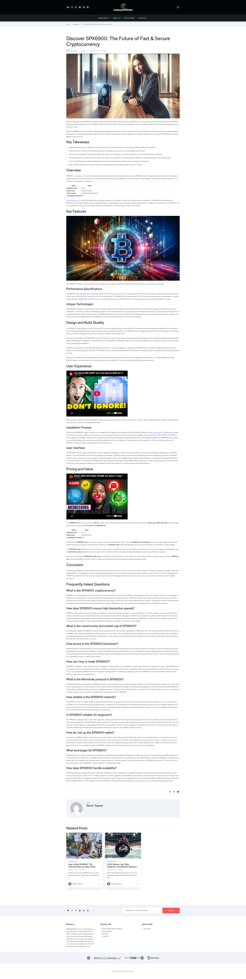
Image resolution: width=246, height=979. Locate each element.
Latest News (103, 18)
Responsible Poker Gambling (112, 929)
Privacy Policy (129, 18)
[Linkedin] (84, 7)
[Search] (178, 7)
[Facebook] (72, 7)
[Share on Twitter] (174, 791)
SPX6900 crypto (75, 200)
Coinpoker (147, 929)
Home (67, 24)
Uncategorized (76, 24)
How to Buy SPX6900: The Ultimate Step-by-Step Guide (81, 865)
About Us (116, 18)
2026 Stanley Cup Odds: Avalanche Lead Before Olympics (122, 865)
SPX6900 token (84, 206)
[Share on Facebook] (170, 791)
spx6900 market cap (160, 461)
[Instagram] (80, 7)
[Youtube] (68, 7)
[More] (98, 884)
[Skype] (87, 7)
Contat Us (142, 18)
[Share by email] (178, 791)
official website (158, 432)
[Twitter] (76, 7)
